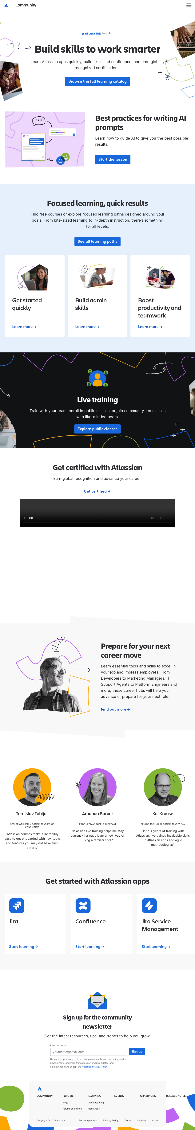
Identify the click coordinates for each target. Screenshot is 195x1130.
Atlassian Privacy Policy (95, 1066)
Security (141, 1120)
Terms (128, 1120)
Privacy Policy (110, 1120)
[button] (20, 5)
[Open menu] (189, 5)
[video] (97, 513)
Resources (94, 1108)
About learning (96, 1102)
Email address (58, 1045)
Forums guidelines (72, 1108)
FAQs (65, 1102)
